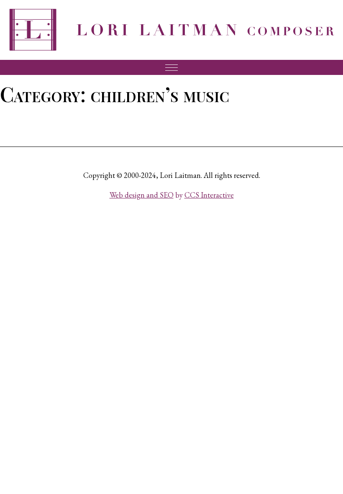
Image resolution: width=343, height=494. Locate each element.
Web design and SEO (142, 195)
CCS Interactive (209, 195)
